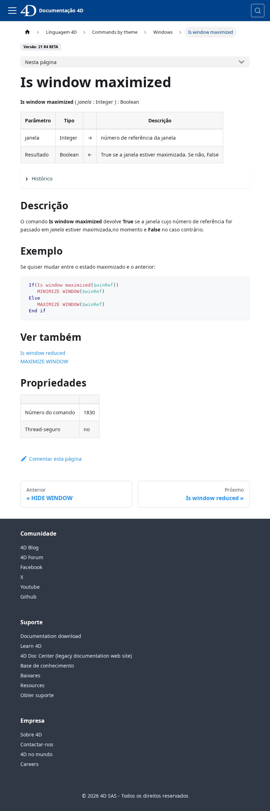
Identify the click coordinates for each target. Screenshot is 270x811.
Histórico (42, 178)
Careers (29, 764)
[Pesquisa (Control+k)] (257, 10)
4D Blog (29, 547)
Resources (32, 685)
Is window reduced (42, 353)
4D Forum (31, 557)
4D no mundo (36, 754)
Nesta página (41, 62)
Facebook (31, 567)
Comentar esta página (55, 458)
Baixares (30, 675)
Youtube (30, 586)
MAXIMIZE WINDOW (44, 361)
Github (28, 596)
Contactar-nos (36, 744)
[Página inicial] (27, 32)
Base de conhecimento (47, 665)
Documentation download (50, 636)
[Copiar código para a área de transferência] (241, 285)
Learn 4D (30, 646)
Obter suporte (37, 695)
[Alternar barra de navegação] (12, 10)
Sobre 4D (31, 734)
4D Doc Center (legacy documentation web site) (76, 655)
